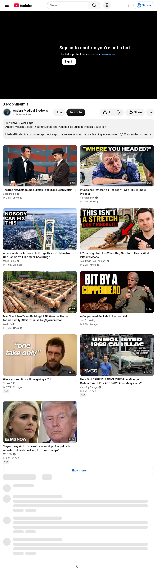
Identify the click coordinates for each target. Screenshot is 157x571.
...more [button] (146, 134)
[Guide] (7, 5)
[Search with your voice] (107, 5)
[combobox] (68, 5)
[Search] (94, 5)
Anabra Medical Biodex (29, 110)
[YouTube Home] (22, 5)
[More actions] (150, 112)
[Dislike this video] (118, 112)
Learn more (108, 54)
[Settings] (128, 5)
